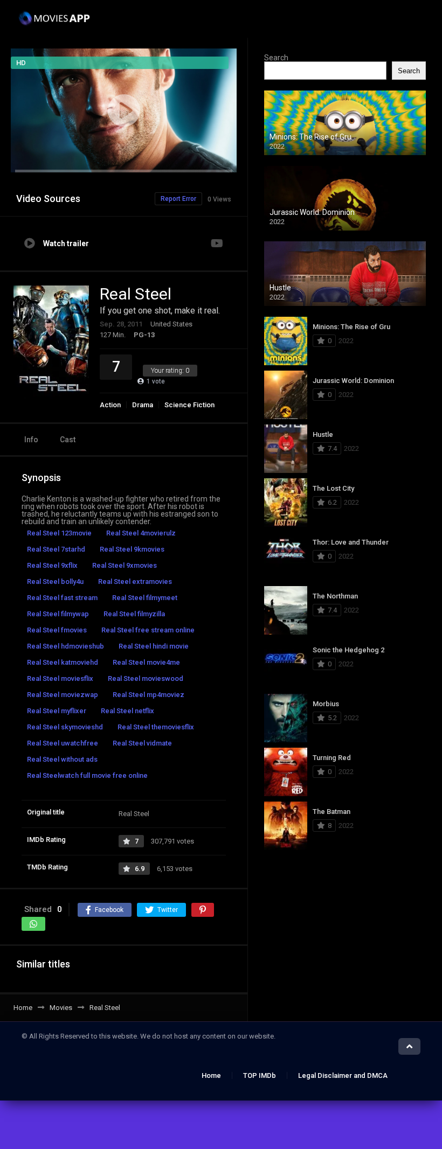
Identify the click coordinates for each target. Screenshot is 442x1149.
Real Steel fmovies (57, 630)
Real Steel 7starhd (56, 549)
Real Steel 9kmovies (132, 549)
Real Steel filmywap (58, 614)
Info (31, 439)
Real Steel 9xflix (52, 565)
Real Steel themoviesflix (156, 727)
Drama (142, 404)
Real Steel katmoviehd (62, 662)
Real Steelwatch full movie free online (87, 775)
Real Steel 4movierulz (141, 533)
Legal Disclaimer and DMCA (343, 1075)
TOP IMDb (259, 1075)
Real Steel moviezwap (62, 695)
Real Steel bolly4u (55, 581)
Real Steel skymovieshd (65, 727)
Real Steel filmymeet (144, 598)
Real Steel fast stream (62, 598)
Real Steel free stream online (148, 630)
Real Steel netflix (127, 711)
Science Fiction (189, 404)
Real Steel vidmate (142, 743)
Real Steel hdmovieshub (65, 646)
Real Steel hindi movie (154, 646)
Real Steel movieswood (145, 678)
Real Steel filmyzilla (134, 614)
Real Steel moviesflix (60, 678)
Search (276, 57)
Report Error (178, 199)
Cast (67, 439)
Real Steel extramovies (135, 581)
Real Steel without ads (62, 759)
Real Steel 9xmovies (124, 565)
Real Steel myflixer (56, 711)
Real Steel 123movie (59, 533)
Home (211, 1075)
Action (110, 404)
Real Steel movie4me (146, 662)
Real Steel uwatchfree (62, 743)
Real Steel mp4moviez (148, 695)
